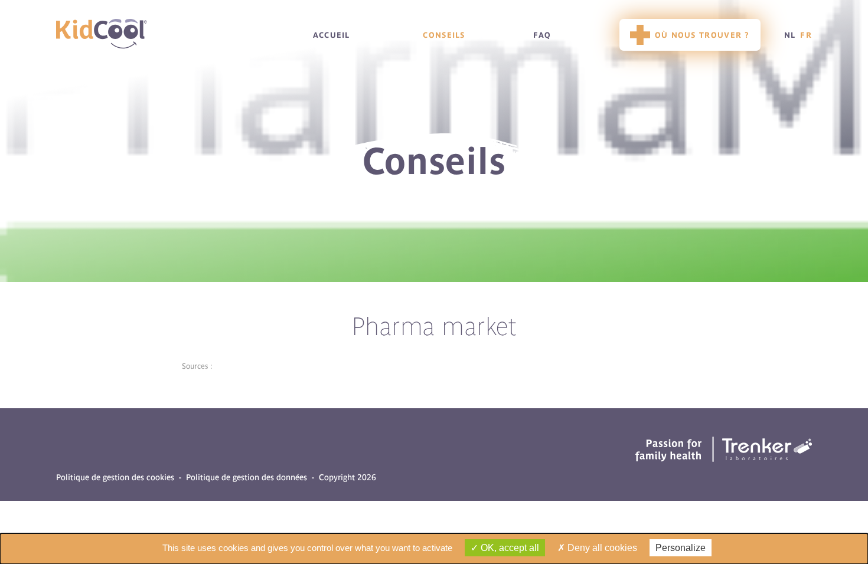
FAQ (542, 35)
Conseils (444, 35)
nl (790, 35)
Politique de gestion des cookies (115, 477)
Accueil (331, 35)
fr (806, 35)
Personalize (680, 548)
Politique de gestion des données (246, 477)
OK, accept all (508, 548)
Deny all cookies (601, 548)
